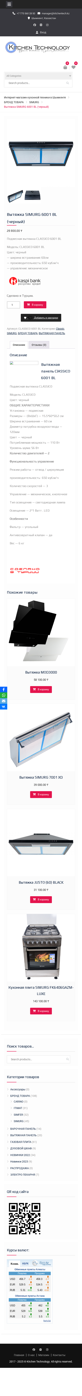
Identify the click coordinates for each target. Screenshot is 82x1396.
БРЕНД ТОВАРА (14, 102)
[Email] (3, 701)
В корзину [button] (43, 689)
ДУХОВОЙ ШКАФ (21, 1148)
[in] (47, 25)
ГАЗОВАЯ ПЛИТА (20, 1141)
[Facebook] (3, 689)
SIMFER (18, 1114)
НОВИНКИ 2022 (20, 1155)
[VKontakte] (3, 707)
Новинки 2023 (19, 1161)
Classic (60, 328)
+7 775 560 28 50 (26, 13)
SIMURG (34, 102)
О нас (31, 1355)
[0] (73, 67)
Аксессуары (17, 1089)
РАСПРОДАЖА (19, 1168)
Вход (43, 32)
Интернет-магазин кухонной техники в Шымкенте (35, 97)
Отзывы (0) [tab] (39, 344)
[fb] (35, 25)
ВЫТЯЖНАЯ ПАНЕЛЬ (52, 333)
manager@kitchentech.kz (55, 13)
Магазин (43, 1355)
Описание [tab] (19, 344)
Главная (19, 1355)
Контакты (59, 1355)
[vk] (41, 25)
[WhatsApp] (3, 695)
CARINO (18, 1101)
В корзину (37, 305)
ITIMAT (18, 1108)
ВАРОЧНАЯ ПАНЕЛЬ (23, 1128)
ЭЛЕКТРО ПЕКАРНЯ (22, 1174)
